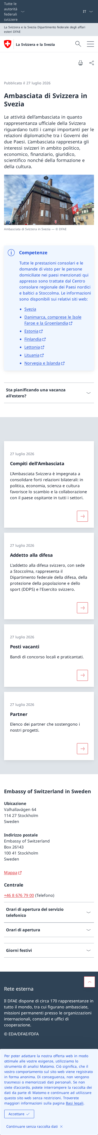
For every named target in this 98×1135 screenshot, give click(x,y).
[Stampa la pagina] (80, 62)
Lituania (31, 355)
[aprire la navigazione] (90, 44)
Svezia (30, 309)
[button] (89, 981)
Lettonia (32, 347)
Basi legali (74, 1103)
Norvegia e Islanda (42, 363)
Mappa (10, 872)
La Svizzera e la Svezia (35, 44)
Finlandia (32, 339)
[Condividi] (91, 62)
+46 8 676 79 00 (19, 895)
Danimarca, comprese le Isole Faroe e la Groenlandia (52, 320)
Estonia (31, 331)
